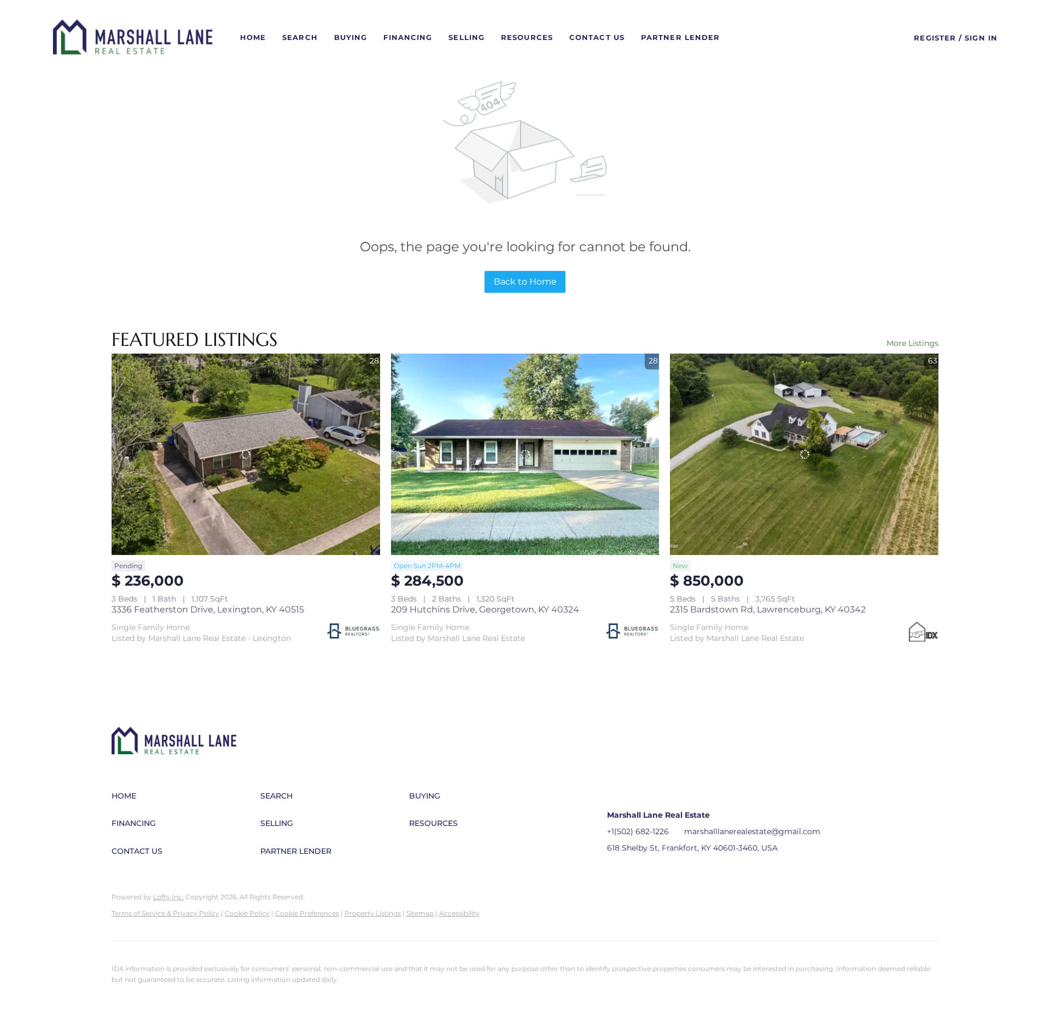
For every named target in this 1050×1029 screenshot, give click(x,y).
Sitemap (420, 913)
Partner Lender (680, 37)
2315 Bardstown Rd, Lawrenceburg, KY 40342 (768, 609)
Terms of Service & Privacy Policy (165, 913)
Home (253, 37)
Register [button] (935, 37)
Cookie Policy (247, 913)
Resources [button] (527, 37)
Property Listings (373, 913)
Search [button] (300, 37)
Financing (407, 37)
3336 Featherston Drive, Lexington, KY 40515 (208, 609)
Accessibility (459, 913)
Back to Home (525, 281)
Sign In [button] (981, 37)
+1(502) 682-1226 (638, 831)
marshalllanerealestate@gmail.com (752, 831)
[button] (132, 38)
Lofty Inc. (168, 897)
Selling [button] (466, 37)
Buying (351, 37)
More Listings (912, 343)
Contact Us (597, 37)
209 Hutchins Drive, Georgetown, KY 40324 (485, 609)
